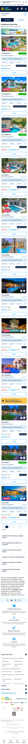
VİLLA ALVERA (6, 215)
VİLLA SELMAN (6, 335)
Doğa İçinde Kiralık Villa (19, 683)
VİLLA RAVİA (5, 175)
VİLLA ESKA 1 (5, 422)
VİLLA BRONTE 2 (6, 134)
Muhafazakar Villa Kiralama (8, 658)
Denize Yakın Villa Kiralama (8, 668)
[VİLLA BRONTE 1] (14, 43)
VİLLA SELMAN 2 (6, 375)
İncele (14, 72)
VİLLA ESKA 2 (5, 462)
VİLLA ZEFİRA (5, 255)
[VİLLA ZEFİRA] (14, 245)
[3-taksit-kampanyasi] (14, 31)
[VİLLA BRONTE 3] (14, 84)
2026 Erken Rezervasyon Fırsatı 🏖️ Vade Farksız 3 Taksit (12, 2)
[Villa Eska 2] (14, 452)
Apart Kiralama (5, 661)
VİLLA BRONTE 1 (6, 53)
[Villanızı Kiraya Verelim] (23, 2)
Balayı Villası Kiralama (18, 658)
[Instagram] (15, 600)
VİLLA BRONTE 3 (6, 94)
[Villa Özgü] (14, 493)
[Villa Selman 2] (14, 365)
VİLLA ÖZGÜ (5, 503)
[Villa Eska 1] (14, 412)
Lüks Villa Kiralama (18, 661)
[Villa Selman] (14, 325)
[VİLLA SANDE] (14, 285)
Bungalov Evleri (17, 668)
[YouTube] (11, 600)
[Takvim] (21, 49)
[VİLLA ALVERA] (14, 205)
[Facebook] (7, 600)
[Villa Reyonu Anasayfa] (6, 699)
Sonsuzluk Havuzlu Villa (19, 674)
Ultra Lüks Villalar (17, 679)
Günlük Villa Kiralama (6, 671)
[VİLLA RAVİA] (14, 165)
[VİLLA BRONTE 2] (14, 125)
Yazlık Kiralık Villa (17, 671)
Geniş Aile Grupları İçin (7, 683)
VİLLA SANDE (5, 295)
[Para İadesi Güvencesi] (14, 401)
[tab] (14, 654)
